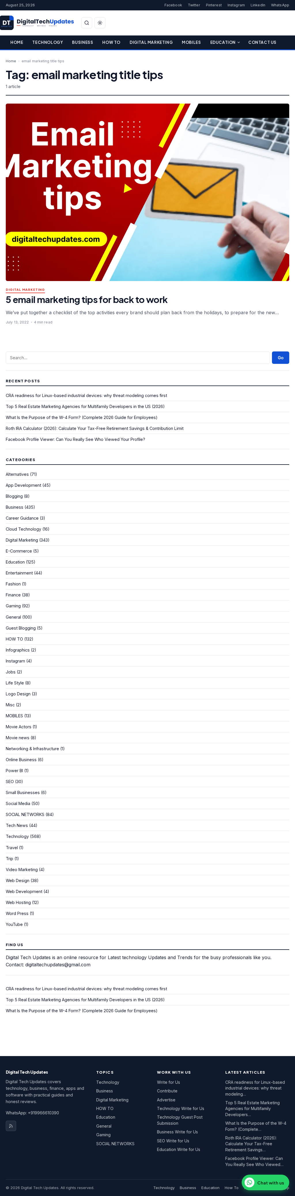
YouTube (14, 924)
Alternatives (17, 474)
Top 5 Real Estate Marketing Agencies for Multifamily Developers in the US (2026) (85, 406)
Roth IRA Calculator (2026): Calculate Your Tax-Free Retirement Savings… (251, 1143)
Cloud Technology (23, 529)
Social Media (18, 803)
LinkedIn (258, 5)
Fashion (13, 583)
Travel (12, 847)
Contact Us (262, 42)
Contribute (167, 1090)
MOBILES (14, 715)
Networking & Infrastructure (32, 748)
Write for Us (168, 1082)
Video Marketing (22, 869)
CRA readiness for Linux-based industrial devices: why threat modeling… (255, 1088)
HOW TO (14, 639)
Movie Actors (18, 726)
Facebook (173, 5)
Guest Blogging (21, 628)
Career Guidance (22, 518)
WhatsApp (280, 5)
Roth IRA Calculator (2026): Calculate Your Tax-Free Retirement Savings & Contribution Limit (95, 428)
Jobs (11, 671)
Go (280, 357)
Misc (10, 704)
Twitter (194, 5)
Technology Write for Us (180, 1108)
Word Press (17, 913)
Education (223, 42)
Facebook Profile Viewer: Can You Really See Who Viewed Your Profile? (75, 439)
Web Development (24, 891)
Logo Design (18, 693)
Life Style (15, 682)
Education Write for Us (178, 1149)
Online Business (21, 759)
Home (16, 42)
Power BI (14, 770)
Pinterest (214, 5)
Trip (9, 858)
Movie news (17, 737)
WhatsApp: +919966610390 (32, 1112)
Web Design (17, 880)
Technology (47, 42)
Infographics (18, 649)
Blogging (14, 496)
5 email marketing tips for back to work (86, 299)
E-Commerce (19, 551)
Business (82, 42)
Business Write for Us (177, 1131)
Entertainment (19, 572)
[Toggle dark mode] (99, 22)
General (13, 617)
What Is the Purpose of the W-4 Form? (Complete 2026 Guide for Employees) (82, 417)
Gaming (13, 605)
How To (111, 42)
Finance (13, 594)
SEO (10, 781)
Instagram (236, 5)
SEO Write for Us (173, 1140)
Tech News (17, 825)
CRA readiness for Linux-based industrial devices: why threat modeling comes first (86, 395)
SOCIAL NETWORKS (25, 814)
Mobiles (191, 42)
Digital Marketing (151, 42)
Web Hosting (18, 902)
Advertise (166, 1099)
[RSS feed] (11, 1126)
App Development (23, 485)
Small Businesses (23, 792)
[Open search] (86, 22)
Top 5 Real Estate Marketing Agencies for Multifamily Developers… (252, 1108)
